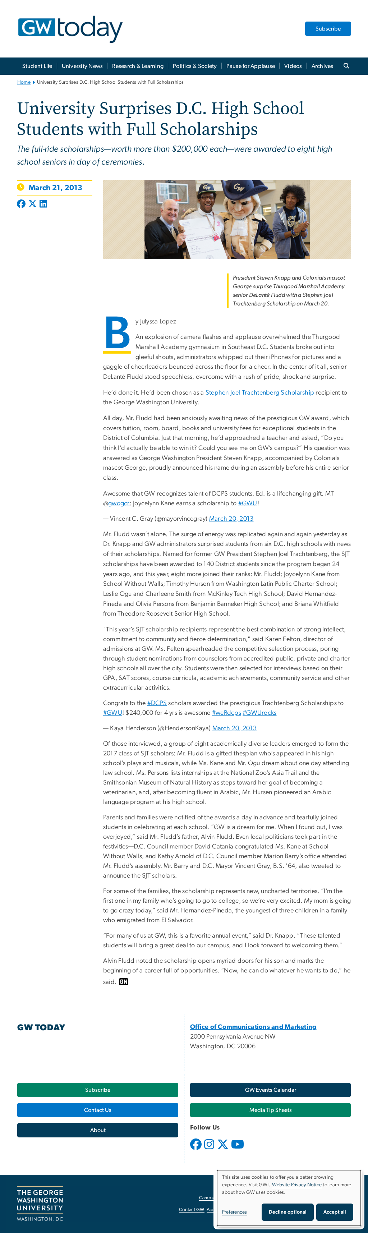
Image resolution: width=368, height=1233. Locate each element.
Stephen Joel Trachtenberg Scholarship (260, 393)
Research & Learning (138, 66)
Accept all (334, 1212)
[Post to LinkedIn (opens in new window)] (43, 204)
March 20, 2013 (231, 519)
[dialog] (289, 1198)
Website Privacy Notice (297, 1184)
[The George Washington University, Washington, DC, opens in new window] (40, 1204)
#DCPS (157, 703)
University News (82, 66)
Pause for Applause (250, 66)
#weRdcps (226, 713)
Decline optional (288, 1212)
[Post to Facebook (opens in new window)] (22, 204)
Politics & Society (195, 66)
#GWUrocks (259, 713)
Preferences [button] (234, 1212)
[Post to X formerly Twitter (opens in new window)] (32, 204)
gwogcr (119, 503)
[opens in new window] (196, 1150)
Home (24, 82)
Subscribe (328, 29)
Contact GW (191, 1209)
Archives (323, 66)
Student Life (37, 66)
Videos (293, 66)
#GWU (247, 503)
